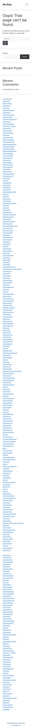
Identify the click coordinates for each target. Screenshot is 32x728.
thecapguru (7, 187)
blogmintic (6, 487)
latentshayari (7, 369)
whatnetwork (7, 99)
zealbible (6, 469)
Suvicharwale (7, 310)
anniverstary (7, 537)
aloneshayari (7, 684)
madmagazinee (8, 287)
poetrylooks (7, 332)
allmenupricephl (8, 380)
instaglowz (6, 242)
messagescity (7, 403)
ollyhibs (5, 455)
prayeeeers (7, 244)
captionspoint (7, 357)
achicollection (7, 280)
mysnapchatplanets (10, 439)
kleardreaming (8, 421)
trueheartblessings (9, 215)
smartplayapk (7, 560)
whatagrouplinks (8, 140)
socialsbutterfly (8, 176)
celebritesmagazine (10, 466)
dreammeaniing (8, 432)
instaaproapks (8, 569)
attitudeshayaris (8, 373)
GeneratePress (16, 725)
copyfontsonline (8, 301)
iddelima (6, 194)
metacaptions (7, 251)
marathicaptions (8, 398)
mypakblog (6, 564)
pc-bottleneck (8, 437)
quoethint (6, 475)
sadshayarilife (8, 539)
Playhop (5, 348)
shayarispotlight (8, 294)
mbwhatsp (6, 566)
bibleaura (6, 703)
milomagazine (8, 471)
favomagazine (8, 342)
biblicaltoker (7, 376)
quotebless (7, 484)
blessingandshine (9, 221)
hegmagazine (7, 344)
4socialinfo (6, 687)
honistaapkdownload (10, 226)
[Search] (5, 43)
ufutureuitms (7, 419)
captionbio (6, 101)
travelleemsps (8, 500)
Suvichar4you (7, 335)
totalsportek (7, 183)
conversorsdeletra (9, 441)
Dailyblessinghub (9, 308)
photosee (6, 328)
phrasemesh (7, 171)
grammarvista (7, 158)
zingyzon (6, 412)
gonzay (5, 435)
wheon (5, 480)
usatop (5, 489)
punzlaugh (6, 253)
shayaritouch (7, 271)
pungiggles (6, 503)
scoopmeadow (8, 237)
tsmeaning (6, 389)
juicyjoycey (6, 330)
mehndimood (7, 351)
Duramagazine (8, 326)
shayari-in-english (9, 126)
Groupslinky (7, 355)
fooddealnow (7, 505)
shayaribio (6, 534)
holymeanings (8, 400)
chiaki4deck (7, 425)
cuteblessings (8, 305)
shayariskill (6, 260)
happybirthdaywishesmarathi (13, 523)
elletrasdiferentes (9, 459)
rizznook (6, 292)
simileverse (7, 416)
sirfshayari (6, 518)
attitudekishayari (9, 516)
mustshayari (7, 557)
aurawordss (7, 219)
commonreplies (8, 394)
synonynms (7, 391)
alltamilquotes (8, 339)
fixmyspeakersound (10, 698)
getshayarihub (8, 165)
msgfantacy (7, 478)
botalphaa (6, 709)
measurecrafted (8, 174)
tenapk (5, 360)
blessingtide (7, 407)
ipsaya (5, 464)
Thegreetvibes (8, 317)
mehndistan (7, 337)
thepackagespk (8, 217)
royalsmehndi (7, 131)
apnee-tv (6, 691)
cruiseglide (6, 185)
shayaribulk (7, 160)
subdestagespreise (9, 144)
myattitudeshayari (9, 267)
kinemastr (6, 571)
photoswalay (7, 364)
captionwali (7, 521)
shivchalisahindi (8, 115)
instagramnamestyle (10, 353)
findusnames (7, 303)
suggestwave (7, 212)
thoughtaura (7, 494)
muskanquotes (8, 137)
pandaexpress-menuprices (12, 269)
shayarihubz (7, 249)
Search (5, 53)
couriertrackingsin (9, 530)
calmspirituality (8, 133)
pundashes (7, 169)
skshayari (6, 362)
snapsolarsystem (9, 457)
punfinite (6, 196)
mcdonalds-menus (9, 680)
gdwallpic (6, 525)
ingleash (6, 396)
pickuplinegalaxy (8, 110)
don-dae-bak (7, 228)
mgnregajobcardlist (9, 192)
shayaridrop (7, 528)
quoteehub (6, 106)
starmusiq (6, 700)
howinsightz (7, 296)
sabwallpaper (7, 162)
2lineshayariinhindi (9, 514)
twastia (5, 546)
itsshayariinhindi (8, 142)
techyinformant (8, 230)
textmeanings (7, 405)
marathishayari (8, 298)
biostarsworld (7, 117)
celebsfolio (6, 550)
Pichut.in (6, 410)
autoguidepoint (8, 255)
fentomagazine (8, 153)
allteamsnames (8, 446)
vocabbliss (6, 112)
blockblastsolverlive (10, 119)
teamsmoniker (8, 453)
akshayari (6, 285)
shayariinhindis (8, 532)
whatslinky (6, 178)
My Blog (7, 4)
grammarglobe (8, 156)
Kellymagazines (8, 323)
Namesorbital (7, 548)
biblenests (6, 235)
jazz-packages (8, 233)
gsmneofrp (6, 210)
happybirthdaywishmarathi (12, 371)
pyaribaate (6, 264)
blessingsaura (8, 224)
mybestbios (7, 276)
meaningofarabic (9, 378)
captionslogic (7, 543)
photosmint (7, 689)
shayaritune (7, 382)
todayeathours (8, 509)
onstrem (6, 181)
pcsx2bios (6, 682)
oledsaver (6, 273)
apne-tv (5, 491)
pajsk (4, 448)
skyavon (6, 246)
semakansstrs (8, 430)
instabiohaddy (8, 562)
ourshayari (6, 262)
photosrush (7, 122)
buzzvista (6, 462)
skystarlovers (7, 240)
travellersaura (7, 423)
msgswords (7, 190)
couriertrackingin (9, 496)
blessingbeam (8, 167)
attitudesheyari (8, 414)
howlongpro (7, 555)
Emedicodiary (7, 321)
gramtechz (6, 346)
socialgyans (7, 573)
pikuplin (5, 387)
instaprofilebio (8, 705)
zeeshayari (6, 278)
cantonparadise (8, 124)
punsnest (6, 108)
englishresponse (8, 385)
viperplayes (7, 473)
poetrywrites (7, 103)
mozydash (6, 507)
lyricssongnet (7, 283)
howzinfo (6, 289)
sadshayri (6, 696)
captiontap (6, 258)
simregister (7, 541)
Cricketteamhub (8, 444)
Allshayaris (6, 319)
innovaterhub (7, 450)
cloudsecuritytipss (9, 482)
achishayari (7, 367)
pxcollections (7, 512)
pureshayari (7, 128)
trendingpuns (7, 428)
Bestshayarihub (8, 312)
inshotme (6, 135)
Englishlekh (7, 314)
